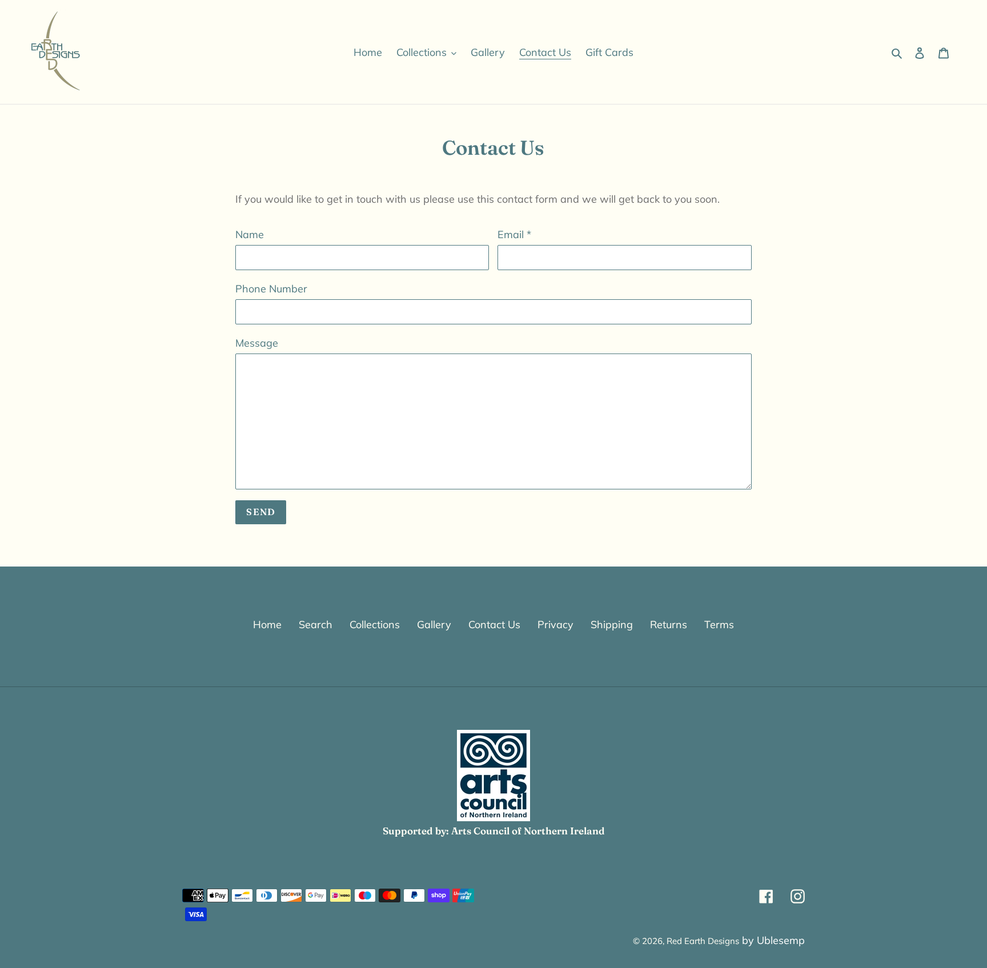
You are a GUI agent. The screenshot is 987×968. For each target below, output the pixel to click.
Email (514, 234)
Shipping (612, 624)
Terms (719, 624)
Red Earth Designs (703, 940)
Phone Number (271, 288)
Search (315, 624)
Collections (375, 624)
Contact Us (494, 624)
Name (249, 234)
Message (256, 343)
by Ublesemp (773, 940)
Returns (668, 624)
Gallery (434, 624)
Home (267, 624)
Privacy (555, 624)
